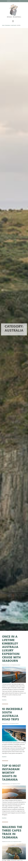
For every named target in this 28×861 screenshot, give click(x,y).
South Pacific (13, 25)
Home (3, 25)
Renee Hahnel (17, 665)
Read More (4, 699)
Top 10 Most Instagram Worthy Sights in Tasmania (11, 772)
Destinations (7, 25)
